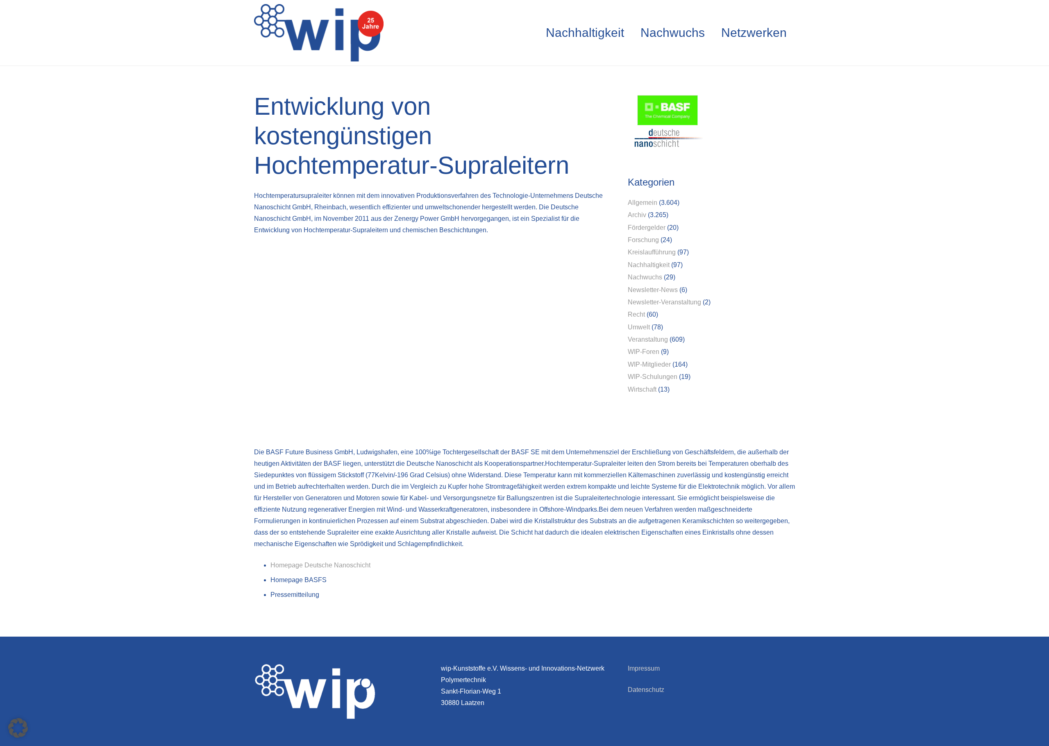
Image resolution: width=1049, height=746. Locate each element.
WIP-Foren (643, 351)
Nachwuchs (645, 277)
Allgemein (642, 202)
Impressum (644, 668)
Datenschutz (646, 689)
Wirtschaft (642, 389)
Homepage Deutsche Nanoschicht (320, 565)
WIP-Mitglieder (649, 364)
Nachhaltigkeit (649, 264)
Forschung (643, 239)
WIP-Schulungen (652, 376)
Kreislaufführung (652, 252)
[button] (18, 728)
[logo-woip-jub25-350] (319, 32)
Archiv (637, 214)
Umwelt (639, 327)
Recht (636, 314)
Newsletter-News (653, 289)
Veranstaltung (648, 339)
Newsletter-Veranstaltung (664, 302)
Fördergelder (646, 227)
